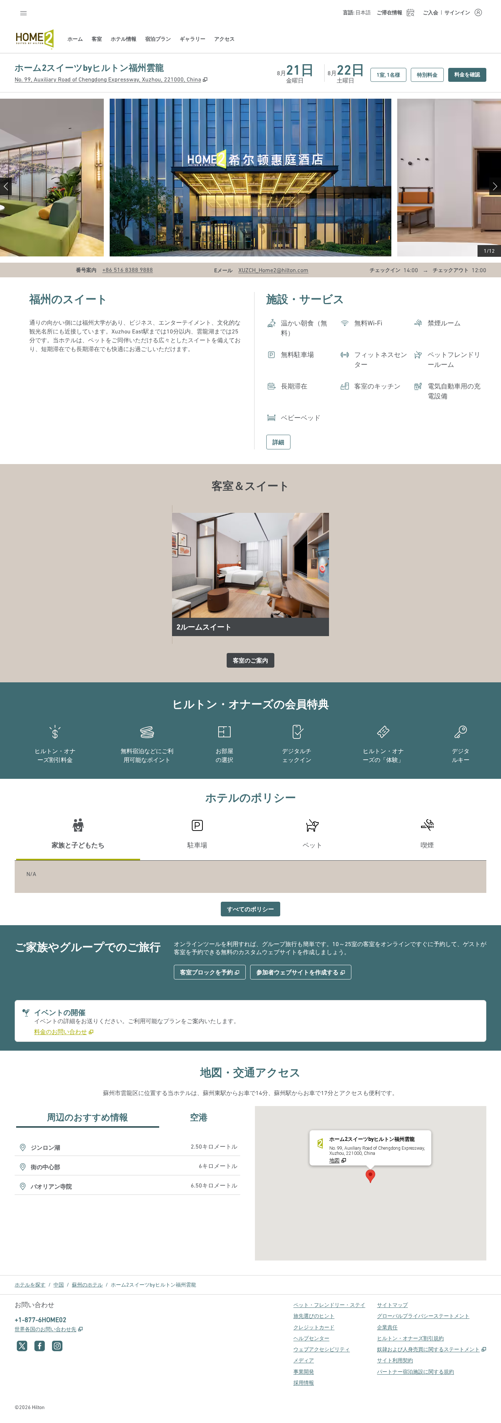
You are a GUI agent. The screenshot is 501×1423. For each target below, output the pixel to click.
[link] (127, 270)
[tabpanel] (250, 877)
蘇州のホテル (87, 1285)
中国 (59, 1285)
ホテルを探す (30, 1285)
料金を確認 (470, 74)
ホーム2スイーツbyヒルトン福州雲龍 (153, 1285)
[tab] (78, 837)
